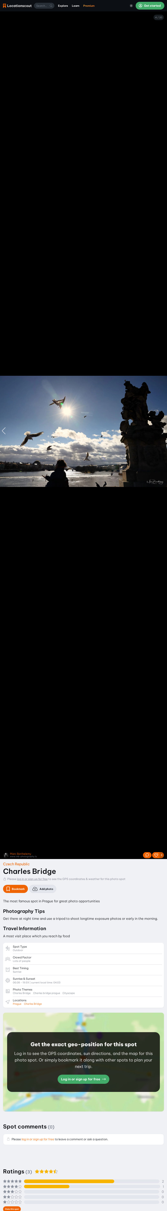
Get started (152, 6)
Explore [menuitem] (63, 5)
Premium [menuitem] (88, 5)
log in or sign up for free (32, 879)
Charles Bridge (33, 1003)
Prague (17, 1003)
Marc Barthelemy (20, 853)
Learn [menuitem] (75, 5)
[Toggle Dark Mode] (131, 5)
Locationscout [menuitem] (17, 5)
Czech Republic (16, 864)
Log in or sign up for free (81, 1079)
